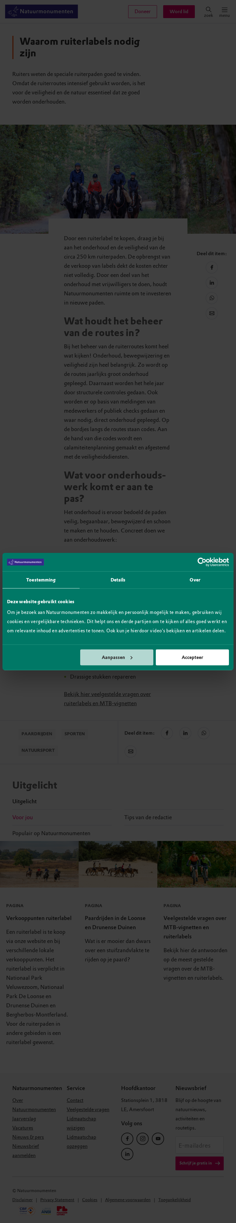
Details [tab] (118, 580)
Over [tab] (195, 580)
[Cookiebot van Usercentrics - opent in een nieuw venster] (202, 562)
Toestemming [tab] (41, 580)
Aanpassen (113, 657)
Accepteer (192, 657)
